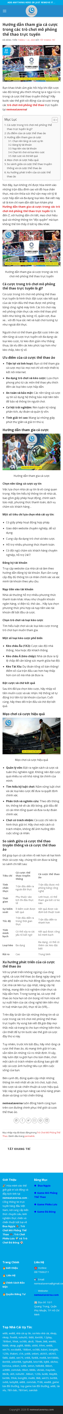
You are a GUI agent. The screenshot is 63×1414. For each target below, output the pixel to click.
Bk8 (38, 1378)
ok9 (12, 1374)
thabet (14, 1353)
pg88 (20, 1345)
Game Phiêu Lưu (47, 1204)
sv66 (5, 1382)
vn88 (27, 1357)
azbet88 (16, 1361)
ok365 (43, 1353)
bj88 (46, 1361)
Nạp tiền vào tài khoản (24, 148)
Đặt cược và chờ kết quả (25, 156)
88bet (29, 1374)
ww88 (52, 1341)
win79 (6, 1349)
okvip (13, 1345)
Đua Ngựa (43, 1185)
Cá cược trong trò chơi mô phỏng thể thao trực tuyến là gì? (29, 127)
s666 (35, 1345)
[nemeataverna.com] (31, 11)
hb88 (5, 1345)
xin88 (49, 1345)
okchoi (54, 1361)
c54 (21, 1353)
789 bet (23, 1390)
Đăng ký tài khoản (22, 144)
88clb (6, 1374)
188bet (27, 1349)
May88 (53, 1374)
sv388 (23, 1341)
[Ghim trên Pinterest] (40, 1120)
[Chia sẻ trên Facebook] (22, 1120)
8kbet (48, 1365)
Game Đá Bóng (46, 1211)
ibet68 (39, 1337)
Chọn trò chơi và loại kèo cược (28, 152)
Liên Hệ (10, 1275)
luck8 (45, 1374)
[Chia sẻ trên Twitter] (28, 1120)
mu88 (31, 1378)
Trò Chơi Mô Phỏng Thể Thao (15, 1230)
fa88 (5, 1357)
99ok (15, 1341)
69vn (42, 1345)
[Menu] (5, 11)
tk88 (31, 1337)
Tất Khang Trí (47, 40)
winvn (31, 1365)
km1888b (53, 1357)
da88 (12, 1357)
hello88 (40, 1365)
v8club (40, 1369)
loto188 (38, 1361)
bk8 (45, 1341)
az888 (6, 1369)
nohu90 (23, 1337)
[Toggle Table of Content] (53, 120)
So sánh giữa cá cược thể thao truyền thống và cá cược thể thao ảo (29, 166)
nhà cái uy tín (23, 1333)
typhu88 (27, 1361)
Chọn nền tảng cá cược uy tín (27, 141)
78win (38, 1341)
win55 (45, 1378)
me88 (42, 1357)
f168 (40, 1382)
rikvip (53, 1333)
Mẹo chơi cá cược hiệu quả (22, 160)
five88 (13, 1337)
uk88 (22, 1382)
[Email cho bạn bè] (34, 1120)
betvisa (7, 1365)
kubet (44, 1349)
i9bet (25, 1369)
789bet (7, 1341)
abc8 (31, 1341)
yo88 (27, 1353)
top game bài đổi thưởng (34, 1386)
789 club (12, 1390)
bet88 (6, 1378)
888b (28, 1345)
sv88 (23, 1365)
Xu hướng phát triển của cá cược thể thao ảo (29, 174)
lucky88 (14, 1382)
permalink (30, 1136)
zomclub (16, 1369)
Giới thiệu (12, 1268)
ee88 (12, 1333)
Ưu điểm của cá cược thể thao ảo (26, 133)
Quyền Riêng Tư (16, 1294)
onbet (35, 1353)
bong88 (53, 1349)
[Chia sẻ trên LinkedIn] (46, 1120)
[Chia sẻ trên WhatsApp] (16, 1120)
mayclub (50, 1369)
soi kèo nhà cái (40, 1333)
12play (48, 1337)
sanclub (33, 1390)
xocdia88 (16, 1349)
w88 (5, 1333)
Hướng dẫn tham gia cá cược (24, 137)
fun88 (35, 1357)
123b (6, 1353)
